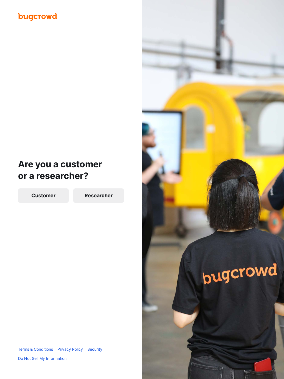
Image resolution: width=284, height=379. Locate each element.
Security (94, 349)
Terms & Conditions (35, 349)
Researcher (99, 195)
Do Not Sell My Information (42, 358)
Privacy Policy (70, 349)
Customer (43, 195)
